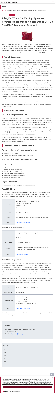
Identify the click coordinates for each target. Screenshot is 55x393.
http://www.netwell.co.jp (22, 254)
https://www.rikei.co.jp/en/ (23, 308)
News (5, 10)
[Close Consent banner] (53, 377)
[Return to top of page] (52, 375)
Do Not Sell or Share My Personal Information (27, 386)
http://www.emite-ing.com (23, 222)
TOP (2, 10)
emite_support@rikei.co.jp (16, 334)
